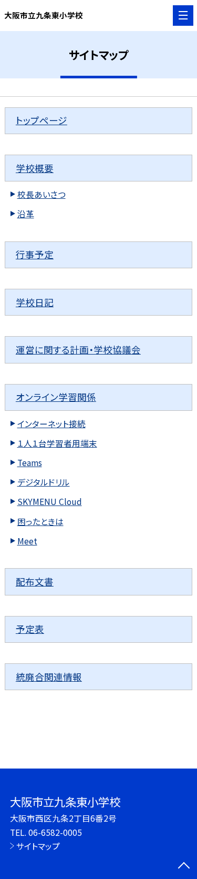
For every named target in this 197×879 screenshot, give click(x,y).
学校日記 (35, 302)
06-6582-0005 (55, 832)
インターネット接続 (51, 423)
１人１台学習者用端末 (57, 443)
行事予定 (35, 254)
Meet (27, 541)
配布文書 (35, 581)
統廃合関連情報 (49, 676)
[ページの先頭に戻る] (184, 866)
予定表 (30, 628)
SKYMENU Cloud (49, 501)
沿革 (25, 213)
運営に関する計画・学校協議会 (78, 349)
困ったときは (40, 521)
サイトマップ (38, 846)
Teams (29, 462)
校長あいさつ (41, 194)
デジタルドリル (43, 482)
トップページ (41, 120)
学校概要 (35, 168)
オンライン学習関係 (56, 396)
